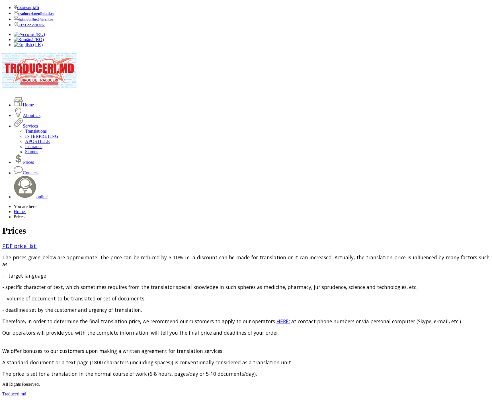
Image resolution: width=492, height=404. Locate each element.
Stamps (31, 151)
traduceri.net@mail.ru (36, 13)
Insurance (33, 146)
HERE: (283, 321)
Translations (36, 131)
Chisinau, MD (28, 8)
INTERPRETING (41, 136)
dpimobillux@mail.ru (35, 19)
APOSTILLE (37, 141)
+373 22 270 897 (31, 25)
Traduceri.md (14, 393)
